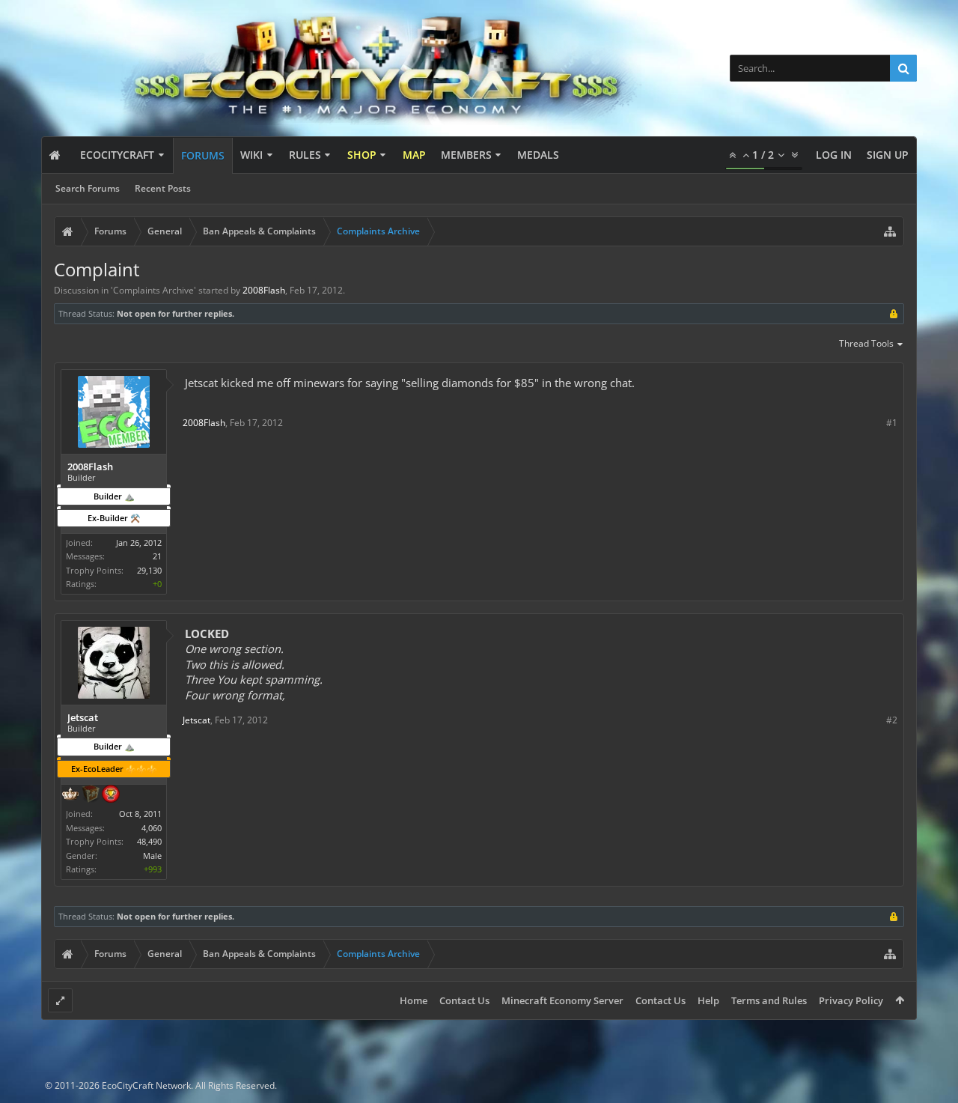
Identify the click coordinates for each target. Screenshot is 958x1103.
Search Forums (87, 188)
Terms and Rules (769, 1000)
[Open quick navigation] (889, 231)
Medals (538, 155)
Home (413, 1000)
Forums (203, 155)
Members (466, 155)
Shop (361, 155)
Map (414, 155)
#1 (891, 422)
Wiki (251, 155)
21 (157, 556)
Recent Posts (163, 188)
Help (708, 1000)
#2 (891, 720)
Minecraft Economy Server (562, 1000)
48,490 (149, 841)
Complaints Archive (153, 290)
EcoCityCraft (117, 155)
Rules (305, 155)
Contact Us (464, 1000)
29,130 (149, 570)
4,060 (151, 827)
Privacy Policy (851, 1000)
